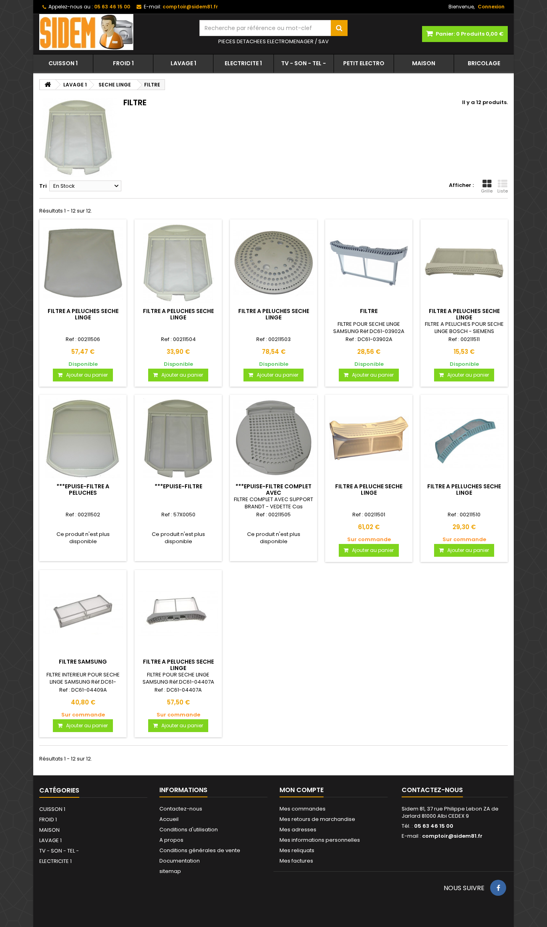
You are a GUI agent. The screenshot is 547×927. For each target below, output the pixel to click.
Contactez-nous (180, 809)
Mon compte (302, 790)
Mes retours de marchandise (317, 819)
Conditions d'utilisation (188, 829)
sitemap (170, 871)
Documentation (179, 861)
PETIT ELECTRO (363, 63)
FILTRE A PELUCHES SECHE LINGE (83, 314)
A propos (171, 840)
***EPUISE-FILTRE (178, 486)
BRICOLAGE (484, 63)
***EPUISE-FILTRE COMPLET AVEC (273, 489)
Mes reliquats (297, 850)
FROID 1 (123, 63)
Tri (43, 186)
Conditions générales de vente (199, 850)
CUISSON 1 (63, 63)
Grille (487, 191)
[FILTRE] (369, 263)
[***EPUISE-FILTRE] (178, 438)
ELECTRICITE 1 (243, 63)
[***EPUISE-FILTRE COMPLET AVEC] (273, 438)
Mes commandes (303, 809)
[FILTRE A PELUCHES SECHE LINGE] (83, 263)
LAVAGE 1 (183, 63)
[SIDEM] (113, 32)
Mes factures (296, 861)
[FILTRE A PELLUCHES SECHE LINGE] (464, 438)
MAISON (423, 63)
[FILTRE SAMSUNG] (83, 614)
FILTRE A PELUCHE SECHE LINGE (368, 489)
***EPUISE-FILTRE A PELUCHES (82, 489)
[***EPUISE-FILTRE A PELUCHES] (83, 438)
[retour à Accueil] (47, 85)
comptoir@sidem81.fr (452, 836)
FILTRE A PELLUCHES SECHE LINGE (464, 489)
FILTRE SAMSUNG (83, 662)
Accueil (169, 819)
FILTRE (369, 311)
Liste (502, 191)
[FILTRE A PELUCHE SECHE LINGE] (369, 438)
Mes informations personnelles (320, 840)
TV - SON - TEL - (303, 63)
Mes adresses (298, 829)
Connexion (491, 6)
